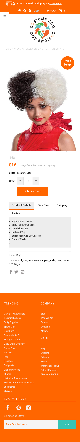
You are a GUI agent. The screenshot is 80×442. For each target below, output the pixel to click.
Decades (8, 361)
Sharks (7, 374)
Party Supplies (11, 322)
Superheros (9, 387)
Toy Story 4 (9, 331)
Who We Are (47, 318)
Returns (45, 357)
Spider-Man (9, 326)
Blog (43, 313)
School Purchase (49, 370)
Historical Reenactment (16, 378)
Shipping (45, 353)
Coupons (45, 326)
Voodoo (8, 352)
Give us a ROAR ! (49, 374)
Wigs (17, 49)
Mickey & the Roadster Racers (19, 382)
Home (7, 49)
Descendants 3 (11, 335)
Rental (44, 361)
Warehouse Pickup (50, 366)
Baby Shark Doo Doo (14, 344)
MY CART (56, 10)
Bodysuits (9, 365)
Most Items (55, 3)
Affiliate (44, 331)
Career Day (9, 348)
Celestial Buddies (13, 318)
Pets (6, 357)
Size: (12, 172)
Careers (45, 322)
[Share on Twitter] (16, 272)
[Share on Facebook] (11, 272)
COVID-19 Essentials (14, 313)
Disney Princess (12, 370)
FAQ (43, 348)
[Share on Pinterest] (23, 272)
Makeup (8, 391)
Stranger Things (12, 339)
